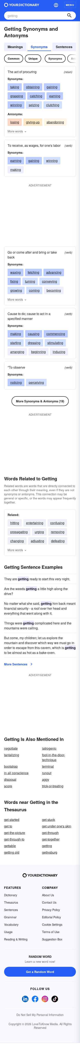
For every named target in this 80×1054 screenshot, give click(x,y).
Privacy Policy (51, 910)
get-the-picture (14, 832)
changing (17, 540)
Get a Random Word (40, 972)
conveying (49, 281)
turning (30, 281)
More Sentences (15, 664)
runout (46, 773)
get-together (50, 839)
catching (36, 96)
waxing (15, 272)
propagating (19, 531)
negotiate (11, 748)
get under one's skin (56, 826)
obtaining (33, 87)
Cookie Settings (52, 924)
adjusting (37, 540)
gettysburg (49, 852)
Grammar (10, 917)
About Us (48, 895)
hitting (14, 522)
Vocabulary (11, 924)
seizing (34, 105)
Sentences (64, 46)
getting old (11, 852)
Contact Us (49, 902)
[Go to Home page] (21, 4)
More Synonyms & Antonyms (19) (40, 401)
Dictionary (10, 895)
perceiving (36, 382)
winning (16, 105)
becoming (54, 290)
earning (54, 96)
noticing (16, 382)
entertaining (34, 522)
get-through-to (14, 839)
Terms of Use (50, 932)
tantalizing (11, 755)
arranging (17, 351)
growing (16, 290)
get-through (50, 832)
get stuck (48, 819)
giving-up (33, 122)
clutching (52, 105)
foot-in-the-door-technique (53, 757)
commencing (55, 333)
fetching (33, 272)
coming (34, 290)
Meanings (15, 46)
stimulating (55, 342)
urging (39, 531)
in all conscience (16, 773)
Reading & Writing (15, 939)
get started (11, 819)
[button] (56, 5)
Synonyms (39, 46)
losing (14, 122)
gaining (52, 87)
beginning (38, 351)
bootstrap (11, 766)
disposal (10, 779)
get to (8, 826)
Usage (8, 932)
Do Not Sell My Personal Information (40, 1015)
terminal (48, 766)
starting (15, 342)
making (15, 169)
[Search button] (69, 15)
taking (14, 87)
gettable (10, 845)
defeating (58, 540)
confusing (57, 522)
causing (33, 333)
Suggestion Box (52, 939)
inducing (59, 351)
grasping (16, 96)
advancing (53, 272)
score (8, 786)
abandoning (55, 122)
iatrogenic (49, 748)
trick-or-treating (52, 786)
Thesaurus (11, 902)
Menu (70, 5)
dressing (34, 342)
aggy (45, 779)
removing (57, 531)
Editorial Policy (51, 917)
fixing (14, 281)
